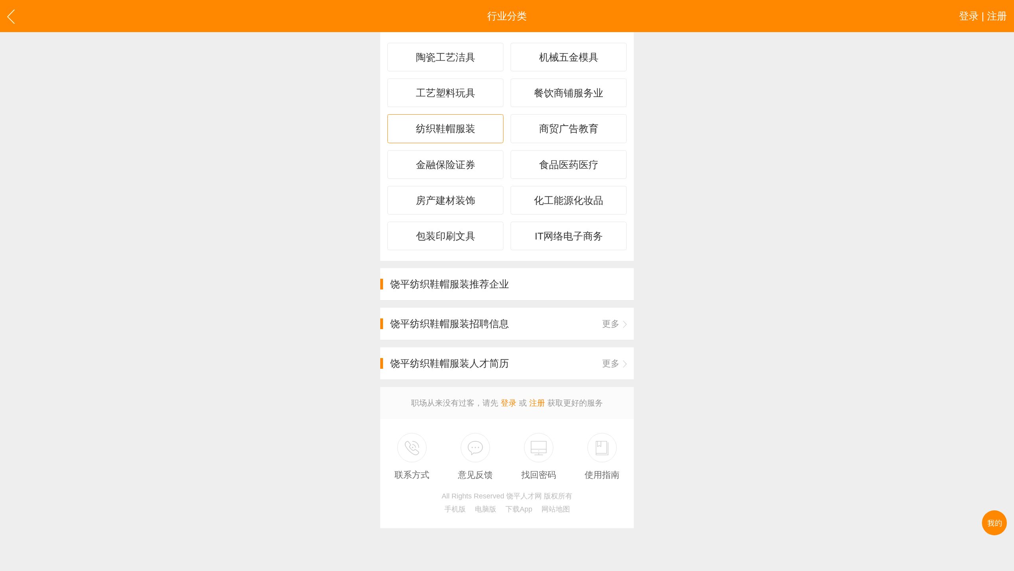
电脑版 (485, 509)
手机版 (455, 509)
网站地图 (555, 509)
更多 (610, 324)
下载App (518, 509)
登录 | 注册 (983, 15)
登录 (509, 403)
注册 (537, 403)
